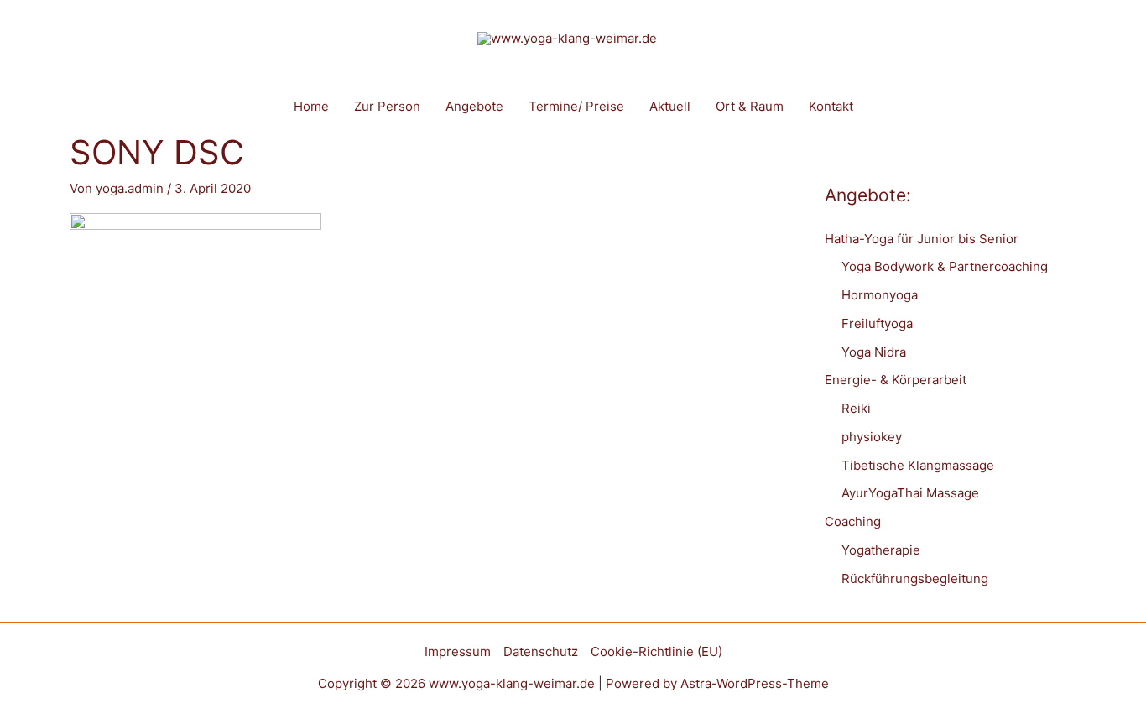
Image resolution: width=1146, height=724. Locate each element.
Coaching (853, 521)
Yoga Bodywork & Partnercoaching (944, 266)
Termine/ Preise (576, 106)
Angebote (474, 106)
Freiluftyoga (877, 323)
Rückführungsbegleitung (914, 578)
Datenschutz (540, 651)
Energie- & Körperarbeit (895, 380)
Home (311, 106)
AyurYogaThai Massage (910, 493)
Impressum (458, 651)
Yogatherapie (880, 550)
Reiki (856, 408)
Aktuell (669, 106)
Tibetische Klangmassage (917, 465)
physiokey (871, 437)
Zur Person (387, 106)
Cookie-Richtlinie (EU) (656, 651)
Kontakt (831, 106)
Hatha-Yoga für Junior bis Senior (921, 239)
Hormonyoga (879, 295)
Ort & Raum (750, 106)
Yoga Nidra (873, 352)
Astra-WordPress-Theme (754, 683)
